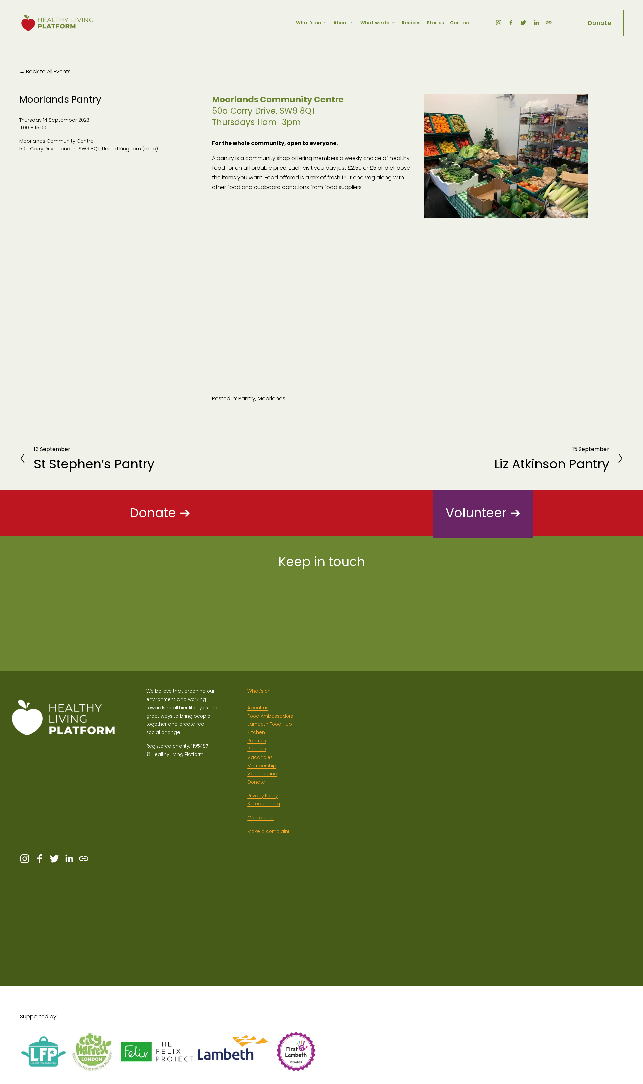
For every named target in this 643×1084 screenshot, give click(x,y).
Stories (435, 23)
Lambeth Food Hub (269, 724)
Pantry (246, 398)
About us (257, 708)
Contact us (260, 818)
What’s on (259, 691)
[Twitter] (523, 22)
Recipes (411, 23)
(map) (150, 148)
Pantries (256, 741)
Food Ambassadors (270, 716)
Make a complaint (268, 831)
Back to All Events (48, 71)
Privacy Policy (262, 796)
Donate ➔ (160, 513)
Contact (461, 23)
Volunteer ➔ (483, 513)
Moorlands (271, 398)
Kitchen (256, 732)
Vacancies (260, 757)
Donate (599, 23)
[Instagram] (498, 22)
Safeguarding (263, 804)
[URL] (548, 22)
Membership (261, 766)
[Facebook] (511, 22)
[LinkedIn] (536, 22)
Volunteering (262, 774)
